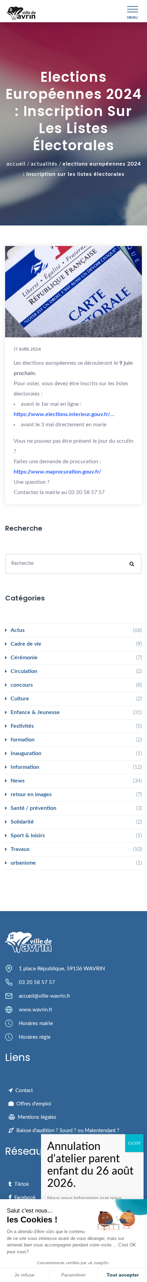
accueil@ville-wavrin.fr (44, 996)
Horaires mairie (36, 1023)
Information (25, 767)
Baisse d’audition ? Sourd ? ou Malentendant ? (67, 1130)
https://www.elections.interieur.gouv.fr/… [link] (64, 414)
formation (23, 739)
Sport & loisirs (28, 835)
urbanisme (23, 863)
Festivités (22, 726)
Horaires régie (35, 1037)
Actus (18, 630)
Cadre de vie (26, 644)
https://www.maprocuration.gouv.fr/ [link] (57, 472)
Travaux (20, 849)
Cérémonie (24, 657)
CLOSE (134, 1143)
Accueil (16, 164)
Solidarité (22, 822)
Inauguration (26, 753)
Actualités (44, 164)
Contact (24, 1090)
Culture (20, 698)
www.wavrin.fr (35, 1009)
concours (22, 685)
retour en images (31, 794)
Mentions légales (37, 1117)
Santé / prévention (33, 808)
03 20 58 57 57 (37, 982)
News (18, 781)
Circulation (24, 671)
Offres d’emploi (33, 1103)
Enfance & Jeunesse (35, 712)
